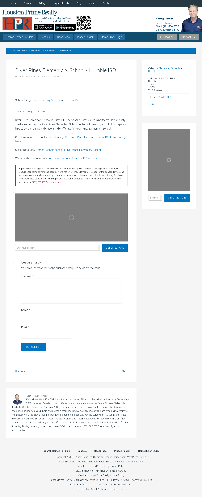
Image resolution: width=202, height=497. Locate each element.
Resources (63, 37)
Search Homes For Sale (19, 37)
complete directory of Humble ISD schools (72, 158)
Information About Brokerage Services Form (101, 489)
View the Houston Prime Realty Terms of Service (101, 470)
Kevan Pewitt (164, 19)
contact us (55, 182)
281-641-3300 (164, 97)
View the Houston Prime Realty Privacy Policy (101, 466)
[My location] (99, 248)
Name (25, 309)
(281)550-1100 (171, 29)
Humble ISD (72, 100)
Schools (45, 37)
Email (25, 327)
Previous (20, 371)
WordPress (132, 457)
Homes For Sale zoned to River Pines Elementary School (68, 149)
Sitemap (119, 461)
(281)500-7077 (171, 26)
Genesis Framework (114, 457)
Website (153, 104)
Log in (143, 457)
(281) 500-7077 (39, 182)
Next (125, 371)
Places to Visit (85, 37)
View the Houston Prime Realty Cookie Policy (101, 475)
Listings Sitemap (134, 461)
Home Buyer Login (111, 37)
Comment (27, 276)
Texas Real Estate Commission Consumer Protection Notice (101, 484)
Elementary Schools (48, 100)
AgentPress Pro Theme (88, 457)
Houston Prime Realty (60, 480)
